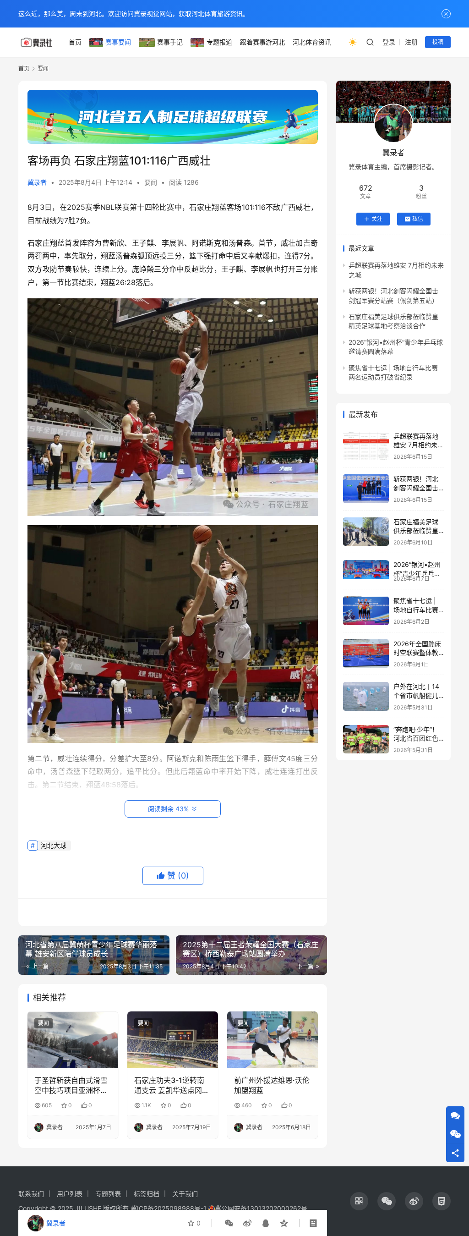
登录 (388, 42)
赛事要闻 (118, 42)
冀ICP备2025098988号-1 (169, 1208)
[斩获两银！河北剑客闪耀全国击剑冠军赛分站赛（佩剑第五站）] (366, 488)
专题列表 (108, 1194)
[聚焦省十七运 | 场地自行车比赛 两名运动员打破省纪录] (366, 610)
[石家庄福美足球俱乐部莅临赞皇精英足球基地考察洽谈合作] (366, 531)
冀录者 (37, 182)
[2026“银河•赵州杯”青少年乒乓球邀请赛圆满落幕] (366, 569)
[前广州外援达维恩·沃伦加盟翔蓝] (272, 1039)
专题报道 (219, 42)
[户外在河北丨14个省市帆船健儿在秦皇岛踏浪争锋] (366, 696)
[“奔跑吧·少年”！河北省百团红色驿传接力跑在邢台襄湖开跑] (366, 739)
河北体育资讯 (312, 42)
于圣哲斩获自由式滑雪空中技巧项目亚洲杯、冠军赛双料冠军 (71, 1086)
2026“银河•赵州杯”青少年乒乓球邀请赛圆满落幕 (417, 573)
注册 (411, 42)
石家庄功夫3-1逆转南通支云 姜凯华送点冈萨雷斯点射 (171, 1086)
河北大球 (53, 845)
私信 (417, 218)
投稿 (437, 41)
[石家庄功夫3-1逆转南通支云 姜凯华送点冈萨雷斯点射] (172, 1039)
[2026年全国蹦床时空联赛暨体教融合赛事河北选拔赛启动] (366, 653)
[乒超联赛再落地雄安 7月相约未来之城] (366, 446)
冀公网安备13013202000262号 (261, 1208)
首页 (75, 42)
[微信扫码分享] (229, 1223)
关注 (376, 218)
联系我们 (31, 1194)
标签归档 (146, 1194)
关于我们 (185, 1194)
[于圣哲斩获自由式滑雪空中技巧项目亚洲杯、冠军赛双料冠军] (72, 1039)
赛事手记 (170, 42)
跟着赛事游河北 (262, 42)
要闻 (150, 182)
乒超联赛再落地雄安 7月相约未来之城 (418, 445)
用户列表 (69, 1194)
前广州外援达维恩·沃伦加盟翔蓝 (272, 1085)
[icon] (359, 1201)
